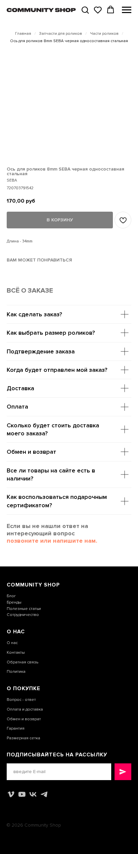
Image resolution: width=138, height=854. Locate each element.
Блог (11, 596)
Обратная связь (22, 662)
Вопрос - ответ (21, 699)
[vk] (33, 794)
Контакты (16, 652)
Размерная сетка (23, 738)
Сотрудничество (23, 614)
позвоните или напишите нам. (52, 540)
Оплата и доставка (25, 709)
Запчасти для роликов (60, 34)
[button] (85, 10)
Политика (16, 671)
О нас (12, 642)
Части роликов (104, 34)
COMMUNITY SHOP (33, 584)
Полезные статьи (24, 608)
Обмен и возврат (24, 719)
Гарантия (15, 728)
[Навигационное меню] (126, 10)
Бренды (14, 602)
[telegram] (44, 794)
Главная (23, 34)
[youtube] (22, 794)
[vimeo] (11, 794)
